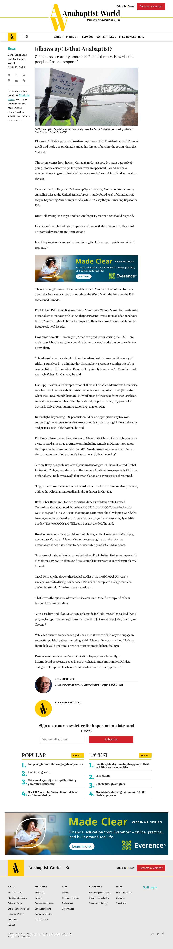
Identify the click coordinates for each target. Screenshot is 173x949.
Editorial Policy (15, 903)
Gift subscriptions (43, 908)
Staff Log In (150, 887)
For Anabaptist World (68, 702)
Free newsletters (124, 892)
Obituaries (121, 898)
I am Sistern (103, 775)
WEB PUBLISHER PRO (23, 937)
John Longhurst (17, 55)
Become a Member (151, 6)
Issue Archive (41, 919)
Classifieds (121, 903)
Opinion (71, 37)
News (12, 48)
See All (77, 755)
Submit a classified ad (99, 898)
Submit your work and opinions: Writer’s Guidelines (18, 914)
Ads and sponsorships (99, 892)
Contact (11, 925)
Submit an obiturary (98, 903)
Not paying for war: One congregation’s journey (55, 764)
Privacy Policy (45, 934)
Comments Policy (57, 934)
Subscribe (121, 6)
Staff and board (15, 892)
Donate (65, 892)
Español (87, 37)
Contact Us (67, 934)
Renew (131, 6)
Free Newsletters (131, 37)
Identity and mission (17, 898)
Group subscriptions (44, 903)
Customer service (43, 914)
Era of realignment (39, 772)
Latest (58, 37)
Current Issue (106, 37)
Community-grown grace (110, 784)
